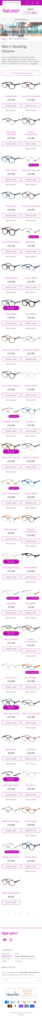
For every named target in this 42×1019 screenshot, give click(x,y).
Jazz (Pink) (31, 749)
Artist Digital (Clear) (11, 567)
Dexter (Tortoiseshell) (31, 96)
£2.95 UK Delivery (21, 19)
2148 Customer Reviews (27, 995)
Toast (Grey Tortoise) (11, 386)
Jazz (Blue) (30, 421)
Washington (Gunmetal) (11, 133)
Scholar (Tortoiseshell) (31, 133)
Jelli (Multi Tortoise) (11, 421)
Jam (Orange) (31, 677)
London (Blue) (31, 278)
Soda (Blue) (11, 603)
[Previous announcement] (4, 19)
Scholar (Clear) (31, 386)
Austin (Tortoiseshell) (11, 457)
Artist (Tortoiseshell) (11, 350)
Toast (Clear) (31, 785)
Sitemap (21, 1015)
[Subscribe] (37, 980)
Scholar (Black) (11, 278)
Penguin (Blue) (31, 493)
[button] (27, 3)
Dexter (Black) (11, 96)
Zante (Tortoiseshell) (11, 893)
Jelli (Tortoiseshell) (11, 493)
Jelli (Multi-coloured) (31, 170)
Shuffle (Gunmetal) (31, 350)
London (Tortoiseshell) (31, 640)
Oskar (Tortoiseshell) (31, 206)
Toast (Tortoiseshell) (11, 242)
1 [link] (8, 913)
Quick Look (11, 105)
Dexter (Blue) (11, 170)
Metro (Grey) (11, 749)
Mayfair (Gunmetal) (11, 857)
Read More (34, 63)
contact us (23, 959)
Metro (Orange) (11, 529)
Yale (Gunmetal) (11, 639)
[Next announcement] (37, 19)
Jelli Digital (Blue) (11, 785)
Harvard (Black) (31, 567)
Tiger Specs (20, 1012)
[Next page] (33, 913)
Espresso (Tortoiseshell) (31, 530)
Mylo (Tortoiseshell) (30, 713)
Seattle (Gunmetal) (31, 457)
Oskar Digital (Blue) (11, 713)
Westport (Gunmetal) (11, 821)
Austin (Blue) (11, 314)
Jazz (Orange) (31, 821)
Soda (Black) (31, 603)
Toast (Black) (30, 314)
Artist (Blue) (11, 206)
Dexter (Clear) (11, 677)
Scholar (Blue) (31, 857)
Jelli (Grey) (30, 242)
